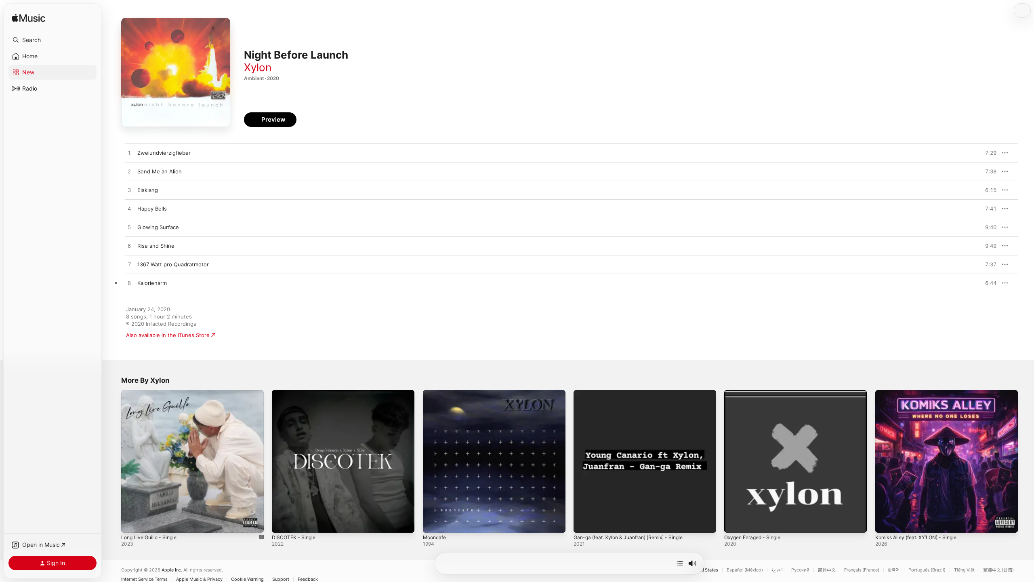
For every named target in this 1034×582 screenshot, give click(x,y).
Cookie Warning (247, 579)
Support (280, 579)
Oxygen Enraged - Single (755, 393)
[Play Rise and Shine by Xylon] (129, 246)
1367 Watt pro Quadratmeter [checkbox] (173, 264)
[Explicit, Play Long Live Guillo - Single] (131, 523)
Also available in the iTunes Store (168, 335)
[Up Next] (680, 563)
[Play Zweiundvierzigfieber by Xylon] (129, 153)
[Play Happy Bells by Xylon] (129, 209)
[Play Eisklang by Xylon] (129, 190)
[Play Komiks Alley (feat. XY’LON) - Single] (885, 523)
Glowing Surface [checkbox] (158, 227)
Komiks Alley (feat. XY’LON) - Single (920, 393)
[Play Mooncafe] (433, 523)
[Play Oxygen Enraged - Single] (734, 523)
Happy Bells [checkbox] (152, 208)
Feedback (308, 579)
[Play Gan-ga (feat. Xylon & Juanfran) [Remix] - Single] (584, 523)
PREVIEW (987, 152)
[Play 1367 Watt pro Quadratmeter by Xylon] (129, 264)
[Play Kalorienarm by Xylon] (129, 283)
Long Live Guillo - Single (151, 393)
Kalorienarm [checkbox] (152, 283)
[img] (28, 18)
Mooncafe (435, 393)
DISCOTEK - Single (295, 393)
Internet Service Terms (144, 579)
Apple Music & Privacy (199, 579)
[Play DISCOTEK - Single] (282, 523)
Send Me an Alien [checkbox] (159, 171)
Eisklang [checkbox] (147, 190)
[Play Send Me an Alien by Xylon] (129, 171)
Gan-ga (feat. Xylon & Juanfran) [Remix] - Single (634, 393)
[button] (52, 40)
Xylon (257, 67)
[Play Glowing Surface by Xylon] (129, 227)
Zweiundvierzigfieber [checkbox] (164, 153)
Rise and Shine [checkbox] (155, 245)
